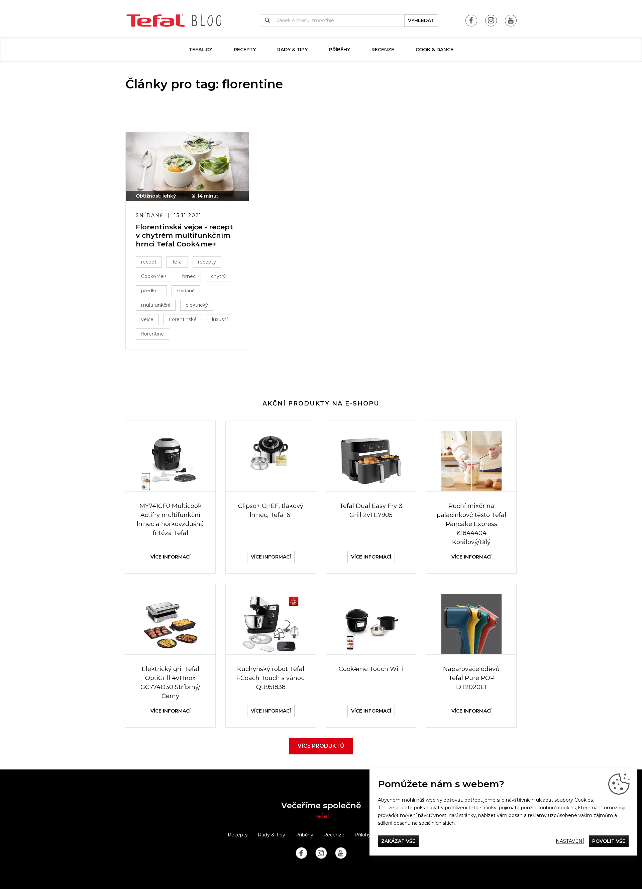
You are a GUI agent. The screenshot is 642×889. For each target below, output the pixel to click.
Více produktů (321, 746)
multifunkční (155, 305)
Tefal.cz (200, 50)
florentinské (183, 319)
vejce (147, 319)
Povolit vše (608, 841)
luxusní (220, 319)
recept (148, 262)
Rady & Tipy (292, 50)
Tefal (177, 262)
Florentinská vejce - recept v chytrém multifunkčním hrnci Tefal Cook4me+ (184, 235)
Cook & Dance (434, 50)
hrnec (189, 276)
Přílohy (362, 835)
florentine (152, 334)
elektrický (197, 305)
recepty (207, 262)
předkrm (151, 291)
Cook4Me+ (154, 276)
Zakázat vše (398, 841)
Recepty (245, 50)
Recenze (382, 50)
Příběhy (339, 50)
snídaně (186, 291)
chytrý (218, 276)
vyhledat (421, 20)
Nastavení (570, 841)
